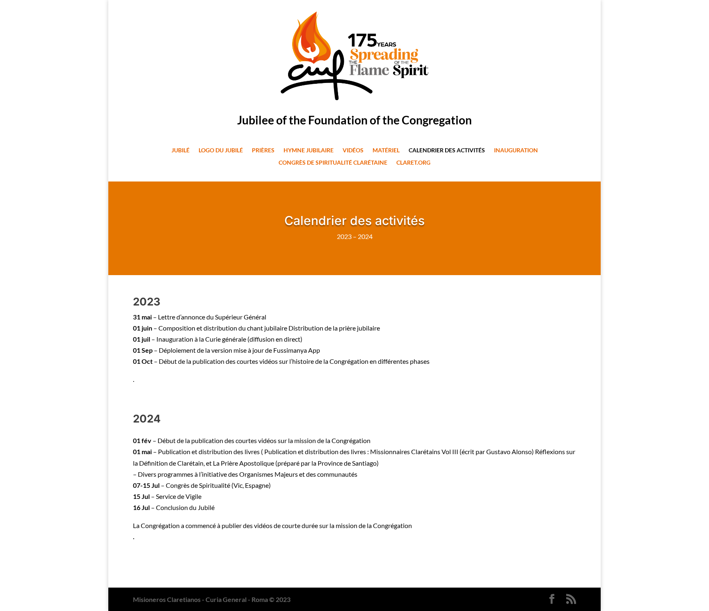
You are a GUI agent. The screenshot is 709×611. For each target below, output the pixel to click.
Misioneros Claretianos (167, 599)
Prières (263, 150)
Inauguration (516, 150)
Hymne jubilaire (309, 150)
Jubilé (181, 150)
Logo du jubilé (221, 150)
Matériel (386, 150)
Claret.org (413, 163)
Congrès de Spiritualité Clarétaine (333, 163)
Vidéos (353, 150)
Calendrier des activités (447, 150)
